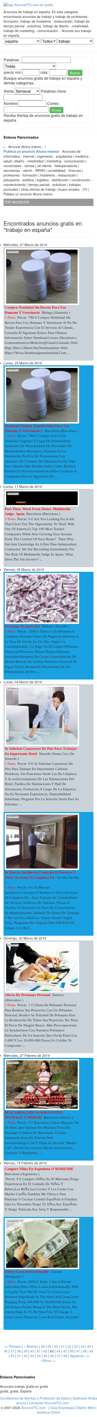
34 (82, 1346)
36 (6, 1351)
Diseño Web (85, 1407)
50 (12, 1355)
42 (45, 1351)
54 (39, 1355)
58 (65, 1355)
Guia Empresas (61, 1407)
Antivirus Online (48, 1412)
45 (65, 1351)
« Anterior (31, 1346)
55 (45, 1355)
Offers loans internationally (27, 1271)
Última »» (48, 1360)
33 (76, 1346)
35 (89, 1346)
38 (19, 1351)
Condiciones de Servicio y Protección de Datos (35, 1398)
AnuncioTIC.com (33, 1407)
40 (32, 1351)
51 (19, 1355)
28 (43, 1346)
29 (49, 1346)
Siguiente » (78, 1355)
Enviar (56, 110)
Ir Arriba (91, 1398)
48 (85, 1351)
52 (26, 1355)
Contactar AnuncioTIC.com (49, 1403)
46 (71, 1351)
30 (56, 1346)
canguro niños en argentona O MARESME (39, 1169)
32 (69, 1346)
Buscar (75, 72)
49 (91, 1351)
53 (32, 1355)
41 (38, 1351)
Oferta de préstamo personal (27, 995)
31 (63, 1346)
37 (12, 1351)
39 (25, 1351)
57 (59, 1355)
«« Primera (12, 1346)
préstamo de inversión (22, 626)
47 (78, 1351)
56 (52, 1355)
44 (58, 1351)
